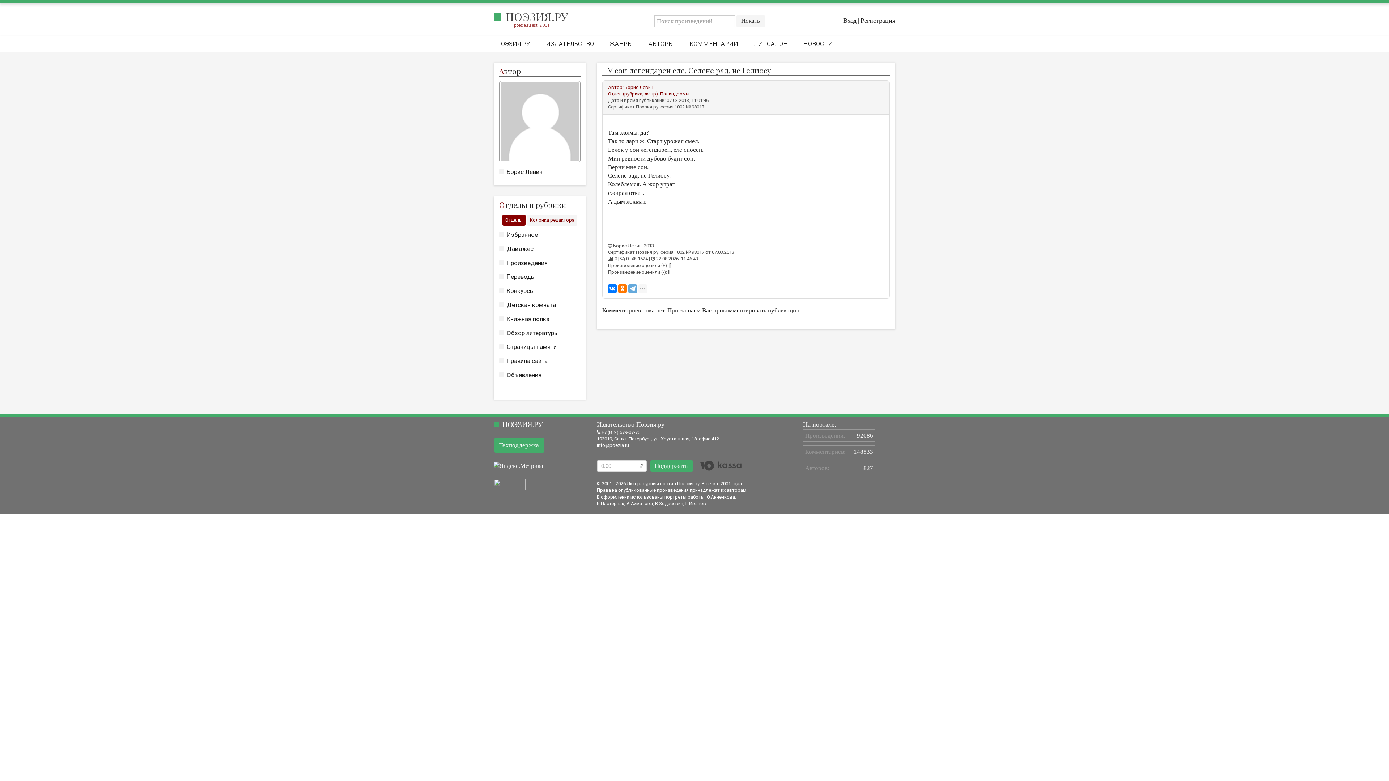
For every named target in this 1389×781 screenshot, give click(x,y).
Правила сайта (527, 360)
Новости (818, 43)
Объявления (524, 375)
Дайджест (521, 248)
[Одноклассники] (622, 288)
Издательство (570, 43)
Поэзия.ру (537, 16)
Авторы (661, 43)
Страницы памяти (532, 346)
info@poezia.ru (613, 445)
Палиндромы (674, 94)
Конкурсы (521, 290)
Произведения (527, 262)
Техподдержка (519, 445)
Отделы (514, 220)
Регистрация (878, 20)
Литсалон (771, 43)
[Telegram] (632, 288)
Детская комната (531, 304)
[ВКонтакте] (612, 288)
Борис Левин (525, 171)
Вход (850, 20)
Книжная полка (528, 319)
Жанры (621, 43)
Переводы (521, 276)
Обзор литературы (533, 333)
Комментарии (713, 43)
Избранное (522, 234)
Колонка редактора (552, 220)
